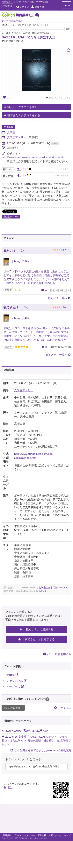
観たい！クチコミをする (22, 107)
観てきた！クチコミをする (23, 115)
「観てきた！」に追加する (38, 639)
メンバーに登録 (12, 707)
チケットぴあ (14, 680)
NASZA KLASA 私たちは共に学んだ (28, 37)
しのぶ (42, 591)
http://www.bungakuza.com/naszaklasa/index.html (32, 157)
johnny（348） (20, 261)
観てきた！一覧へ (56, 354)
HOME (4, 25)
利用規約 (7, 835)
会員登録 (39, 6)
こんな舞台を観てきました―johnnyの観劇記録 (42, 750)
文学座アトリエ (16, 137)
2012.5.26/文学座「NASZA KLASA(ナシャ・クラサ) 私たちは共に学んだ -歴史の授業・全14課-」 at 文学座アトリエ (36, 740)
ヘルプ (67, 835)
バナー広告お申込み (13, 21)
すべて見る (64, 707)
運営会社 (42, 835)
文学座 (11, 132)
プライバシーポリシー (24, 835)
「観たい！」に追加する (38, 629)
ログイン (24, 6)
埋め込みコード (11, 216)
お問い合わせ (55, 835)
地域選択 (7, 6)
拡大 (10, 787)
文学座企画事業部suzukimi (53, 587)
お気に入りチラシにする (59, 98)
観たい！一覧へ (57, 298)
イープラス (13, 686)
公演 (12, 25)
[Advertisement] (36, 819)
